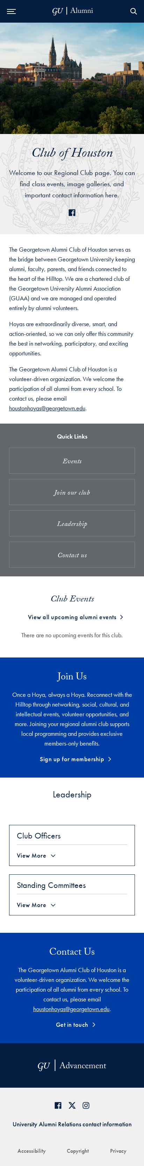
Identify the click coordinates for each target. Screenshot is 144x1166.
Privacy (118, 1151)
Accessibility (31, 1151)
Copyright (78, 1151)
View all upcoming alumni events (72, 617)
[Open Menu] (11, 11)
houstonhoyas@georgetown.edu (47, 408)
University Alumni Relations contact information (72, 1124)
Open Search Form (133, 11)
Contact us (72, 556)
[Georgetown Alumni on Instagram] (86, 1105)
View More (31, 855)
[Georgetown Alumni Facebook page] (58, 1105)
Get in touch (72, 1025)
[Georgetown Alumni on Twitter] (72, 1105)
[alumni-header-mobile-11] (72, 11)
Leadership (72, 525)
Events (72, 462)
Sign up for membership (72, 759)
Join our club (72, 493)
